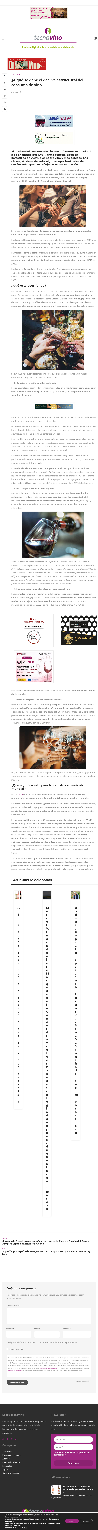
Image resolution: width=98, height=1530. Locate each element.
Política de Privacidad (15, 1371)
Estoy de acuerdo (16, 1349)
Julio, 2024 (14, 92)
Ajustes (86, 1521)
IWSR (20, 794)
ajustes (24, 1528)
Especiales (7, 1465)
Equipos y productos (11, 1455)
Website (67, 1329)
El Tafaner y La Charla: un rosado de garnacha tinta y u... (78, 1489)
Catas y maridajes (10, 1473)
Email (37, 1329)
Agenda (5, 1469)
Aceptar (72, 1521)
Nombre (10, 1329)
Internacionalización (11, 1462)
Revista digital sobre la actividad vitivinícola (48, 47)
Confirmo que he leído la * (72, 1453)
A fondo (6, 1458)
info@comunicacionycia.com (49, 1368)
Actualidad (15, 75)
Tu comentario (13, 1305)
